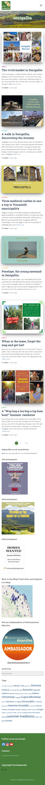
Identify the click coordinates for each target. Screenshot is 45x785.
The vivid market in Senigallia (22, 70)
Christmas (8, 697)
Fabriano (10, 701)
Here (3, 453)
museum (12, 709)
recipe (39, 709)
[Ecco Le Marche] (7, 5)
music (18, 709)
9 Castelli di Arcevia (7, 686)
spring (4, 717)
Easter (3, 702)
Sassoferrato (9, 712)
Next (26, 443)
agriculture (27, 686)
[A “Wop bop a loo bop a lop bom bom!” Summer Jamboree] (22, 386)
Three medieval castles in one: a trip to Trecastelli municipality (22, 204)
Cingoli (17, 697)
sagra (3, 713)
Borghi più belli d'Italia (21, 693)
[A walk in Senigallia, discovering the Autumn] (22, 110)
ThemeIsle (30, 780)
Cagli (30, 693)
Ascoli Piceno (17, 690)
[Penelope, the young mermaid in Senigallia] (22, 250)
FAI (15, 702)
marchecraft (32, 706)
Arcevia (5, 689)
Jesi (32, 701)
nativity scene (26, 710)
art (10, 690)
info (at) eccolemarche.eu (11, 756)
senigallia (25, 713)
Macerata (4, 706)
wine (3, 721)
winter (8, 720)
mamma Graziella (18, 705)
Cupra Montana (31, 697)
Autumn (28, 689)
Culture (4, 268)
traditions (27, 716)
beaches (11, 693)
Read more (17, 84)
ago (13, 88)
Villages (4, 131)
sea (14, 712)
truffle (37, 717)
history (25, 701)
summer (13, 716)
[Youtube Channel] (11, 744)
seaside (19, 712)
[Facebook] (3, 744)
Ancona (36, 685)
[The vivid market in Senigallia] (22, 46)
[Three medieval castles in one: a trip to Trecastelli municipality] (22, 179)
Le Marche (38, 702)
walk (40, 717)
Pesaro (34, 710)
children (35, 693)
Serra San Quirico (34, 712)
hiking (19, 702)
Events (4, 67)
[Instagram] (7, 744)
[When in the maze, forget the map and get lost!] (22, 317)
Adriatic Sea (18, 685)
